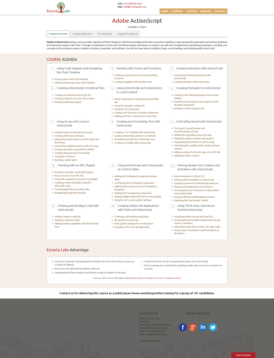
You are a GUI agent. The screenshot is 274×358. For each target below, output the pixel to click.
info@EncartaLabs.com (135, 7)
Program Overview (58, 34)
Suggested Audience (127, 34)
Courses (191, 11)
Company (177, 11)
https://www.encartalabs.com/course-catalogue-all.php (156, 278)
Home (164, 11)
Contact (220, 11)
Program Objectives (82, 34)
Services (205, 11)
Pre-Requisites (105, 34)
